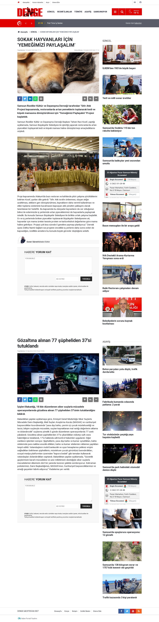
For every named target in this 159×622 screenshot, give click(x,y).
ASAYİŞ (88, 12)
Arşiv (47, 2)
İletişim (74, 611)
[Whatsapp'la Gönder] (35, 98)
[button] (84, 98)
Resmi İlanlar (64, 12)
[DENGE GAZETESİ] (29, 12)
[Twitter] (25, 98)
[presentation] (26, 23)
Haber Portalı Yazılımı (29, 618)
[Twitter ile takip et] (127, 611)
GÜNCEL (51, 12)
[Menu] (115, 12)
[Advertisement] (58, 317)
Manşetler (26, 2)
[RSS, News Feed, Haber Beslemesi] (139, 611)
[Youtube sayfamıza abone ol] (133, 611)
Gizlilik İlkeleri (85, 611)
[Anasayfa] (18, 2)
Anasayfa (24, 32)
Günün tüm (134, 23)
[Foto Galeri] (140, 2)
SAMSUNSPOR (100, 12)
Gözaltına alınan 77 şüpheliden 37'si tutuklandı (65, 23)
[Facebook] (19, 98)
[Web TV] (135, 2)
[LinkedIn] (30, 98)
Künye (66, 611)
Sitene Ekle (56, 2)
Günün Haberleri (37, 2)
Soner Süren (32, 242)
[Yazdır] (41, 98)
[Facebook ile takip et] (121, 611)
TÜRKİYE (78, 12)
